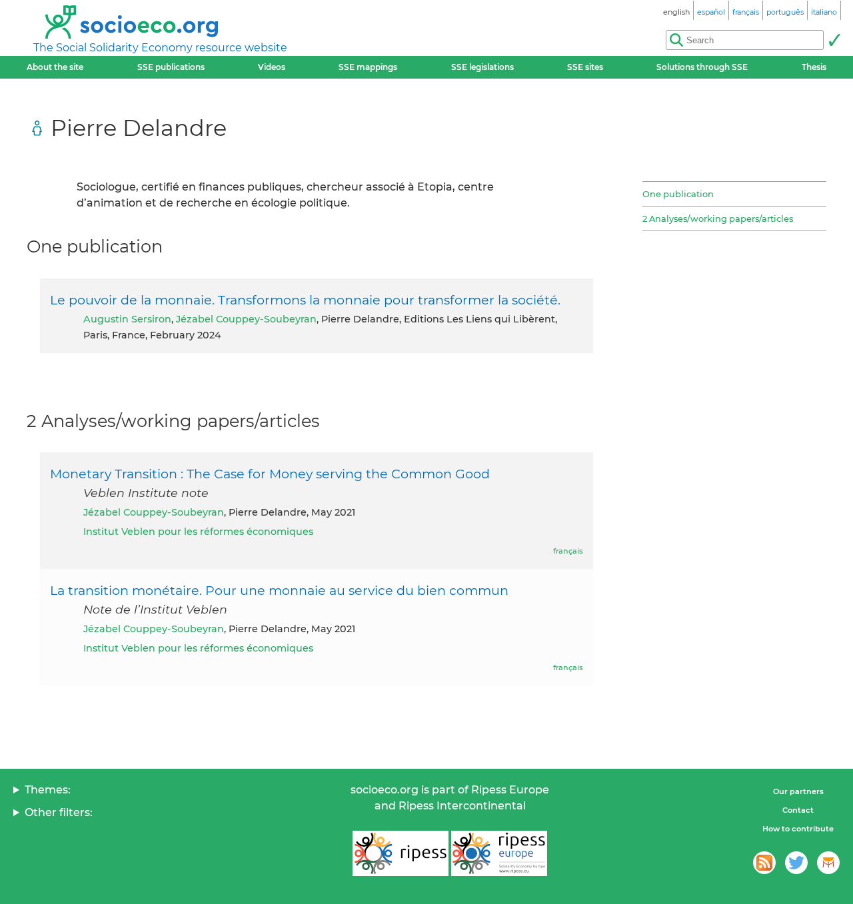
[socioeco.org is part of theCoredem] (828, 862)
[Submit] (834, 40)
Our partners (798, 791)
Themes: (48, 789)
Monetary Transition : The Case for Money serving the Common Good (270, 474)
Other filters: (59, 812)
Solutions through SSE (702, 67)
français (568, 551)
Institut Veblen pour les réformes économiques (198, 532)
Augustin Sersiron (127, 319)
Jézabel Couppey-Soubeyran (246, 319)
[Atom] (764, 862)
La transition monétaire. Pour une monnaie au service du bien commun (279, 590)
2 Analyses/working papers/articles (717, 218)
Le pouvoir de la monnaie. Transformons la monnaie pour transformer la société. (305, 300)
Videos (271, 67)
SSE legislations (482, 67)
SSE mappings (368, 67)
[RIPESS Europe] (499, 853)
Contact (798, 810)
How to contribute (798, 828)
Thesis (814, 67)
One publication (678, 194)
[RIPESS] (400, 853)
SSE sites (585, 67)
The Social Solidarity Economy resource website (160, 47)
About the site (55, 67)
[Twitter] (796, 862)
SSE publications (171, 67)
